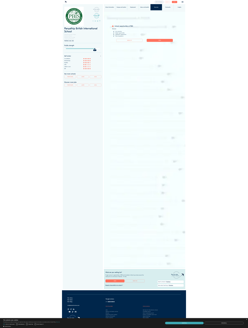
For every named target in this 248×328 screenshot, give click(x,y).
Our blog (69, 301)
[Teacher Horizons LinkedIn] (73, 309)
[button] (31, 326)
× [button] (246, 319)
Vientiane (70, 76)
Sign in (167, 1)
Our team (70, 300)
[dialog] (124, 323)
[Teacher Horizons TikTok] (72, 312)
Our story (70, 298)
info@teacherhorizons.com (73, 305)
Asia (95, 76)
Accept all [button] (184, 323)
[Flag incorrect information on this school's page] (95, 21)
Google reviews (110, 299)
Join (175, 1)
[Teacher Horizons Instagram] (68, 309)
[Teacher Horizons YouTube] (69, 312)
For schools (159, 1)
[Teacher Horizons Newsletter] (75, 312)
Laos (82, 76)
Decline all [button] (224, 323)
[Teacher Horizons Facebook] (70, 309)
